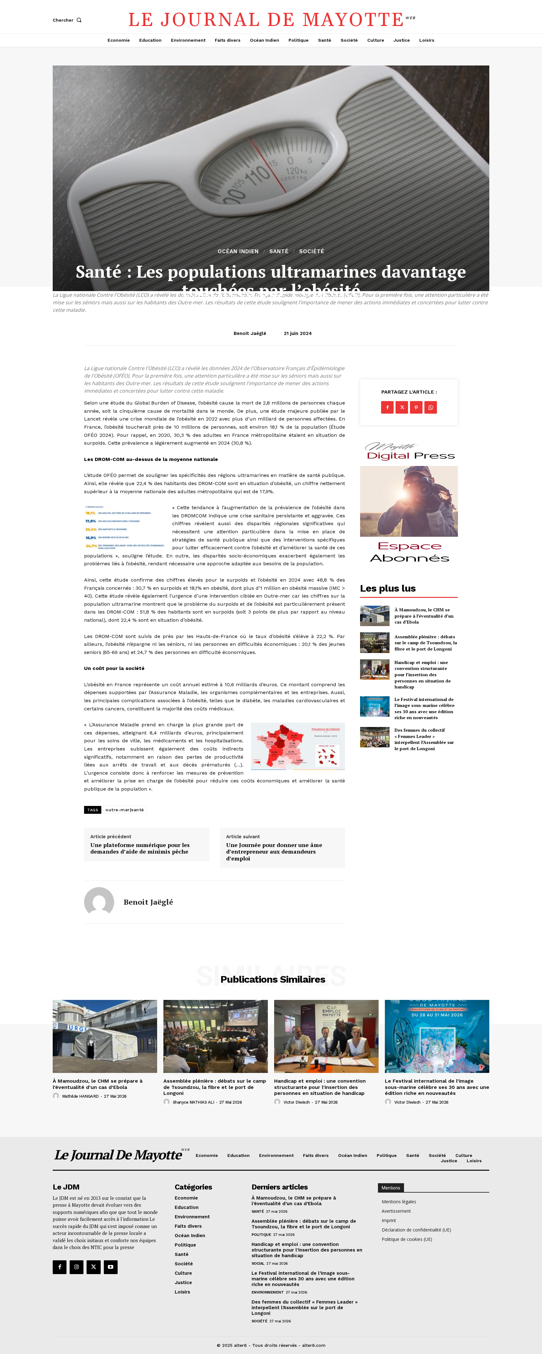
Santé (279, 251)
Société (311, 251)
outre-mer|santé (124, 809)
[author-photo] (57, 1096)
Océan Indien (238, 251)
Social (258, 1263)
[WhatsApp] (430, 407)
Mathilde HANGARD (80, 1096)
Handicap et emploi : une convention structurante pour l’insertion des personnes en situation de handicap (423, 674)
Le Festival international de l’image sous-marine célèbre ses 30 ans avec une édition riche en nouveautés (424, 708)
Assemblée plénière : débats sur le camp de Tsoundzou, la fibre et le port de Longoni (426, 643)
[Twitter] (402, 407)
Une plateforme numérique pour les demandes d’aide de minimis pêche (140, 848)
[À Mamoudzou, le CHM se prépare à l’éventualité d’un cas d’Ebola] (374, 616)
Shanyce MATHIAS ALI (193, 1102)
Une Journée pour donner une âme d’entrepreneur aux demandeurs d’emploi (274, 852)
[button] (68, 20)
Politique (261, 1234)
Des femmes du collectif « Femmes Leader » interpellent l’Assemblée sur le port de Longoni (424, 739)
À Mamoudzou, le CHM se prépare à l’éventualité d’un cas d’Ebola (424, 616)
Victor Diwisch (297, 1102)
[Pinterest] (416, 407)
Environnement (268, 1292)
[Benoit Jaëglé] (99, 902)
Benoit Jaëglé (250, 333)
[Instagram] (76, 1267)
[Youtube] (111, 1267)
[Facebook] (387, 407)
